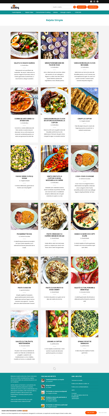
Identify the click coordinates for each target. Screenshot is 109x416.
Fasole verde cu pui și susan (24, 177)
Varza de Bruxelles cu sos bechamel (84, 64)
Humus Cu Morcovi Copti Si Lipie (84, 235)
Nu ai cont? (81, 7)
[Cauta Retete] (74, 7)
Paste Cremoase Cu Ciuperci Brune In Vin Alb (54, 235)
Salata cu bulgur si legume (24, 398)
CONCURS (78, 12)
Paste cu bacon (24, 288)
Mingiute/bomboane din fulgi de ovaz (54, 64)
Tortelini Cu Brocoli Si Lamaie (84, 398)
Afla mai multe (103, 412)
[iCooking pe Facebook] (90, 2)
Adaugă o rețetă (65, 12)
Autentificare (93, 7)
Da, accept (91, 412)
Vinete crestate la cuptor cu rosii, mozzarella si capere (54, 178)
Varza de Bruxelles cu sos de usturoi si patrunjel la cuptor (54, 121)
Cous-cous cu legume (84, 176)
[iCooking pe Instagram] (93, 2)
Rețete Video (29, 12)
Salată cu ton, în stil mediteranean (24, 343)
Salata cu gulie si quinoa (24, 63)
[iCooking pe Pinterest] (96, 2)
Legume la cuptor (54, 342)
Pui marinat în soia (24, 234)
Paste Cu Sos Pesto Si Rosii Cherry (54, 289)
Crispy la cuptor (85, 119)
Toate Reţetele (16, 12)
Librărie (55, 12)
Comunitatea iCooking (43, 12)
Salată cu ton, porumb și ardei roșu (84, 289)
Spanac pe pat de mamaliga (84, 343)
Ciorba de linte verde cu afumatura (24, 120)
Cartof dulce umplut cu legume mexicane (54, 398)
